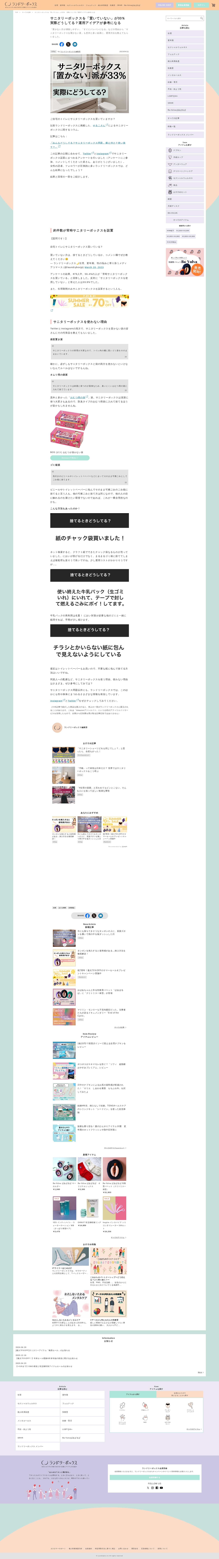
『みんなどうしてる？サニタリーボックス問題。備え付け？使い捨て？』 (88, 145)
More (200, 1372)
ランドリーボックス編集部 (70, 51)
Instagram (103, 153)
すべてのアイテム (117, 1237)
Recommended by (114, 846)
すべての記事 (119, 1027)
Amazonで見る (69, 458)
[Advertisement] (89, 202)
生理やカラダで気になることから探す (179, 1394)
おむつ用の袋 (77, 397)
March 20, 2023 (94, 267)
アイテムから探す (133, 1394)
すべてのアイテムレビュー (114, 1148)
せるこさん (99, 125)
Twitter (87, 153)
